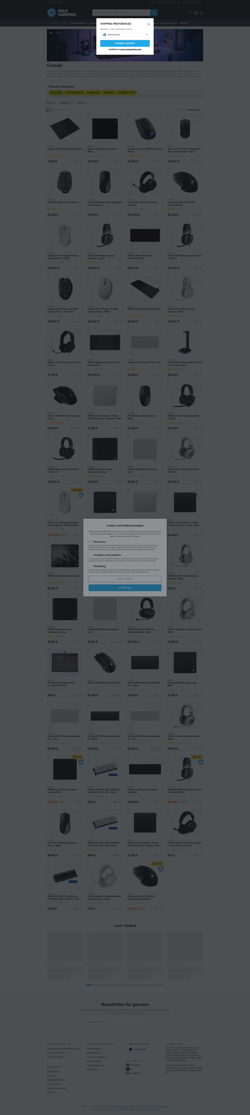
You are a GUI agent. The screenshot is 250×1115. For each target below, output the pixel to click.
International (114, 35)
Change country (125, 43)
